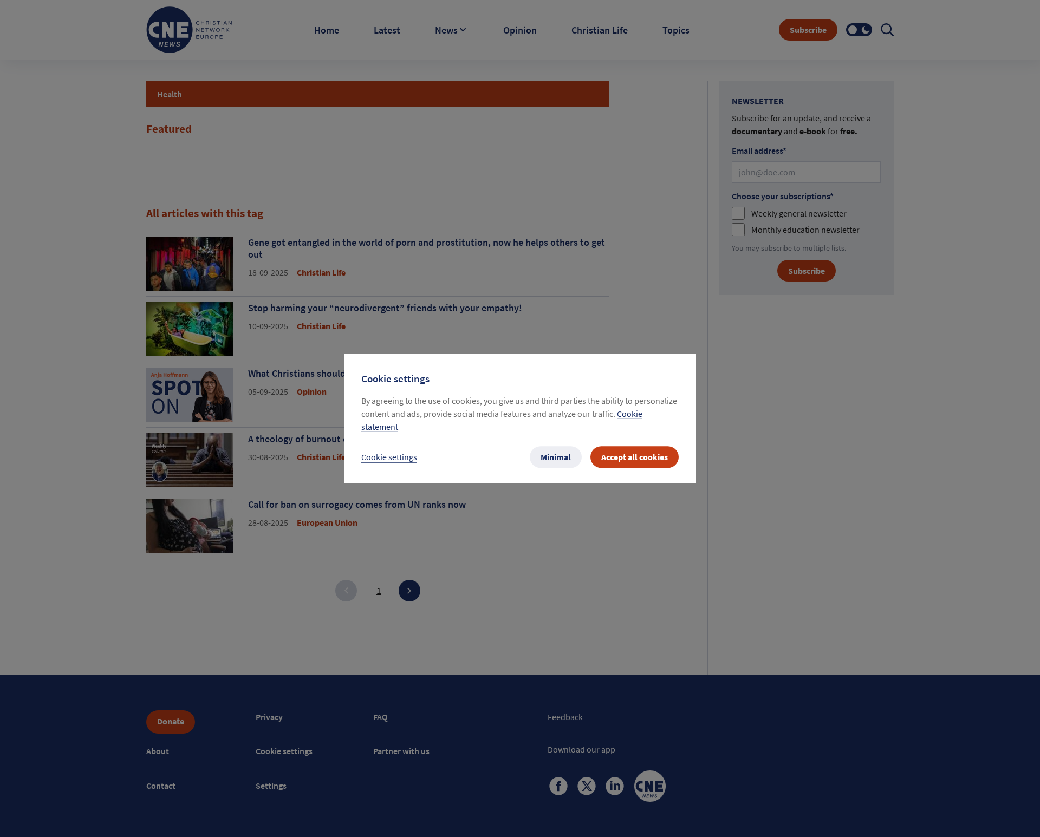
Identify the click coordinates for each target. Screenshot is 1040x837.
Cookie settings (389, 457)
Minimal (556, 457)
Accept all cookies (634, 457)
